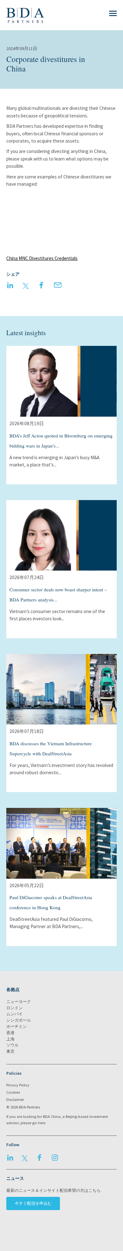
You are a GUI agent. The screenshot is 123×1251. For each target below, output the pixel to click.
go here (38, 1122)
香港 (10, 1032)
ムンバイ (14, 1014)
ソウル (12, 1045)
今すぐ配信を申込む (33, 1203)
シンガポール (18, 1020)
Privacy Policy (17, 1085)
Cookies (13, 1092)
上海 (10, 1039)
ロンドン (14, 1008)
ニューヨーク (18, 1001)
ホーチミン (16, 1026)
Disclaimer (15, 1099)
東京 (10, 1051)
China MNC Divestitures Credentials (42, 258)
